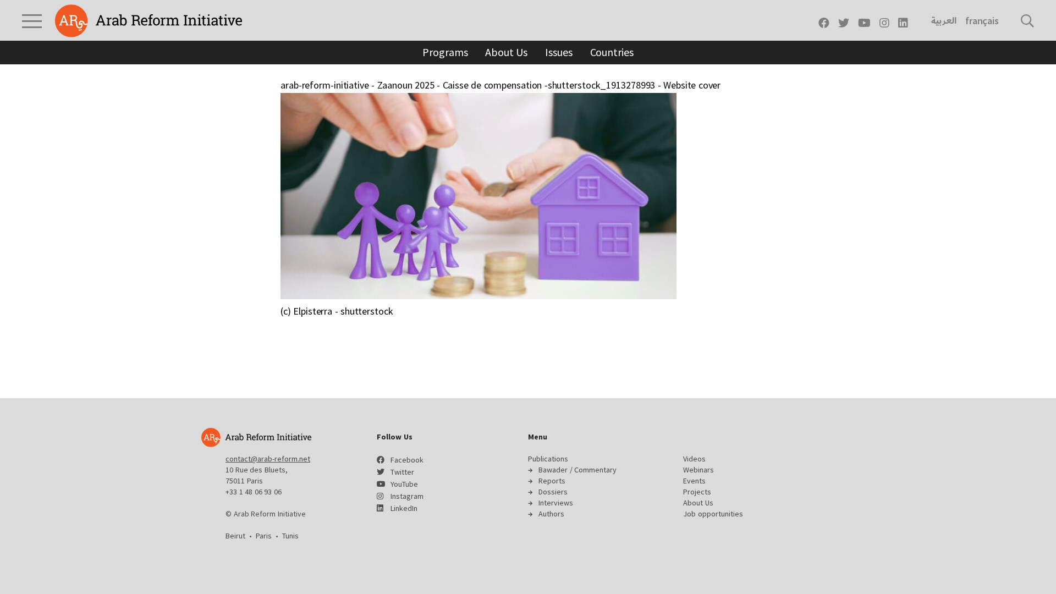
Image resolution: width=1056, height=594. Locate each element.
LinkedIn (404, 508)
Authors (551, 514)
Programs (445, 52)
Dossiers (553, 492)
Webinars (698, 470)
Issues (558, 52)
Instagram (407, 496)
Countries (612, 52)
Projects (697, 492)
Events (694, 481)
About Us (506, 52)
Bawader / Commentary (577, 470)
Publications (548, 459)
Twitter (402, 472)
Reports (551, 481)
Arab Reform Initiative (148, 20)
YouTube (404, 484)
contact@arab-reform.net (268, 459)
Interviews (555, 503)
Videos (694, 459)
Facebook (407, 460)
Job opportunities (713, 514)
